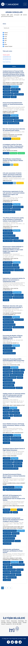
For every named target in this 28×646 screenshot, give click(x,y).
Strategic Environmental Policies (14, 489)
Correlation (6, 375)
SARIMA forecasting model (9, 353)
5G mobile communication (9, 569)
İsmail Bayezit (7, 458)
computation (6, 512)
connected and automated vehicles (11, 267)
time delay (6, 413)
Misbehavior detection (8, 322)
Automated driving (8, 207)
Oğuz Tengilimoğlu (8, 204)
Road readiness (7, 209)
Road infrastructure (16, 209)
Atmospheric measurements (10, 377)
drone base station (12, 577)
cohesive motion (18, 461)
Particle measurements (18, 372)
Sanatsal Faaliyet (8, 46)
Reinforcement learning (9, 541)
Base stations (20, 569)
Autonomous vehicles (18, 207)
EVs (4, 489)
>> (10, 588)
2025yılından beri (7, 58)
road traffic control (16, 89)
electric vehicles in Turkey (9, 348)
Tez (5, 42)
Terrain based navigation (9, 382)
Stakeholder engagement (9, 212)
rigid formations (18, 466)
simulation (13, 96)
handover (18, 574)
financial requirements (8, 270)
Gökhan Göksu (7, 86)
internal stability (17, 415)
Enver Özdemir (7, 115)
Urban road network (8, 240)
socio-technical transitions (17, 440)
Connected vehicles (8, 410)
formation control (18, 463)
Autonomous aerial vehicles (16, 375)
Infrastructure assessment (9, 235)
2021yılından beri (7, 59)
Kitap (5, 38)
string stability (7, 418)
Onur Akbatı (6, 407)
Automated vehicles (8, 233)
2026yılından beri (7, 56)
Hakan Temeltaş (7, 138)
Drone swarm (6, 572)
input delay (6, 415)
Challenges (6, 300)
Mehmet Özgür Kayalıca (9, 487)
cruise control (6, 96)
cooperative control (8, 463)
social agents (6, 442)
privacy (5, 123)
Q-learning (17, 541)
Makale (6, 32)
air (11, 512)
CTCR (11, 415)
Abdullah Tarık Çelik (8, 435)
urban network (7, 272)
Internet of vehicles (19, 319)
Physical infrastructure (18, 297)
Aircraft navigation (7, 370)
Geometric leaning (8, 327)
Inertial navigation (7, 372)
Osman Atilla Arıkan (8, 183)
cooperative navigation (9, 385)
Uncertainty (20, 377)
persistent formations (8, 466)
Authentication (7, 564)
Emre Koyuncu (7, 367)
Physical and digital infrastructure (11, 238)
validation (20, 509)
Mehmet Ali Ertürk (7, 317)
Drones (21, 562)
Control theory (7, 89)
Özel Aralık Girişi (6, 62)
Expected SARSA (7, 543)
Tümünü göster (6, 55)
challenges (15, 265)
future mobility (7, 440)
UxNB (5, 577)
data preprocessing (8, 350)
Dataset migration (7, 329)
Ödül (5, 40)
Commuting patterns (18, 240)
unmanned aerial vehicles (9, 387)
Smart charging (15, 533)
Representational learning (9, 324)
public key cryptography (13, 123)
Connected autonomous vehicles (11, 118)
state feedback (7, 91)
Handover (10, 567)
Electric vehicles (7, 533)
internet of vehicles (18, 120)
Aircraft (22, 370)
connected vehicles (19, 94)
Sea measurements (8, 380)
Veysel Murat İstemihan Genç (10, 530)
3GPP (5, 567)
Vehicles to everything (8, 319)
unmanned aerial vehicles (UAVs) (11, 468)
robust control (15, 91)
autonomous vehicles (8, 94)
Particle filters (16, 370)
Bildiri (5, 44)
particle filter (19, 387)
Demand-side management (9, 536)
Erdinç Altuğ (6, 153)
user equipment (7, 580)
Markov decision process (9, 538)
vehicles (15, 512)
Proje (5, 36)
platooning (16, 410)
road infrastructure (19, 270)
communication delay (14, 413)
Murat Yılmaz (6, 164)
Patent (5, 34)
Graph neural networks (18, 327)
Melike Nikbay (7, 509)
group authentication (8, 120)
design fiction (6, 437)
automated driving (7, 265)
